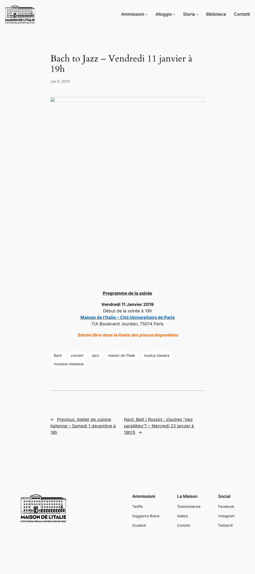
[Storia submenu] (197, 14)
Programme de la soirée (127, 293)
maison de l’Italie (121, 355)
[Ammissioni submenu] (146, 14)
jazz (95, 355)
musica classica (156, 355)
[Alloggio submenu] (174, 14)
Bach (58, 355)
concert (77, 355)
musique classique (69, 364)
